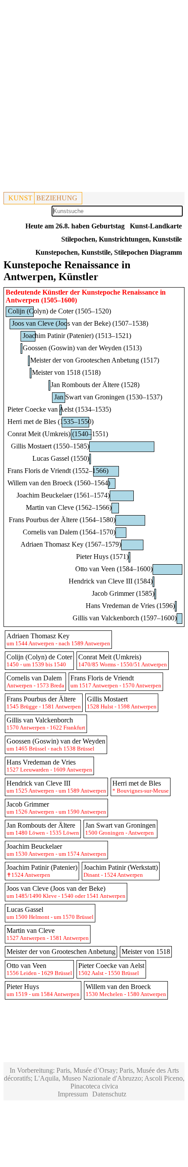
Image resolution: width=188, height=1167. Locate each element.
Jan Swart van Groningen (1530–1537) (108, 397)
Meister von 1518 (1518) (66, 372)
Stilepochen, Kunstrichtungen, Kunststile (121, 239)
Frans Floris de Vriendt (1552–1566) (57, 470)
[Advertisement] (94, 98)
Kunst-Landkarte (156, 226)
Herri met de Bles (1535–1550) (50, 421)
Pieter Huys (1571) (102, 556)
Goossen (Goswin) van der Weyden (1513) (82, 348)
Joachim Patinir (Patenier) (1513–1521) (77, 335)
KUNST (20, 198)
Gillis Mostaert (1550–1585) (50, 446)
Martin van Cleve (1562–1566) (68, 507)
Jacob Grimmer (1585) (123, 593)
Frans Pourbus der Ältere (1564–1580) (62, 519)
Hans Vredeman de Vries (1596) (130, 605)
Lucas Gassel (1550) (60, 458)
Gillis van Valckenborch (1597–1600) (125, 618)
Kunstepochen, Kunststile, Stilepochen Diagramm (108, 252)
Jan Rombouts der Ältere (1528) (95, 384)
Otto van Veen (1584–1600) (114, 569)
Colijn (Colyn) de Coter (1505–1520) (59, 311)
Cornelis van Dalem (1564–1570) (69, 532)
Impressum (73, 1094)
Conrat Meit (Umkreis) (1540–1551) (57, 434)
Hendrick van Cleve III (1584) (111, 581)
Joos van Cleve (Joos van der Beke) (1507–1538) (80, 323)
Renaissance (140, 292)
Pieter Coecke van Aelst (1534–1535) (59, 409)
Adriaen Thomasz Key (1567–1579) (71, 544)
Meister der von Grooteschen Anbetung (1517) (94, 360)
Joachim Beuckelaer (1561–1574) (63, 495)
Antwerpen (22, 300)
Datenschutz (109, 1094)
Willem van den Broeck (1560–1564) (58, 483)
